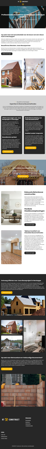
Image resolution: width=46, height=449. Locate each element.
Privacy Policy (4, 438)
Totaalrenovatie (29, 425)
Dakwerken (28, 424)
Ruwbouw (28, 422)
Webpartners (4, 436)
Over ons (3, 434)
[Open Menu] (23, 4)
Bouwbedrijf (28, 420)
